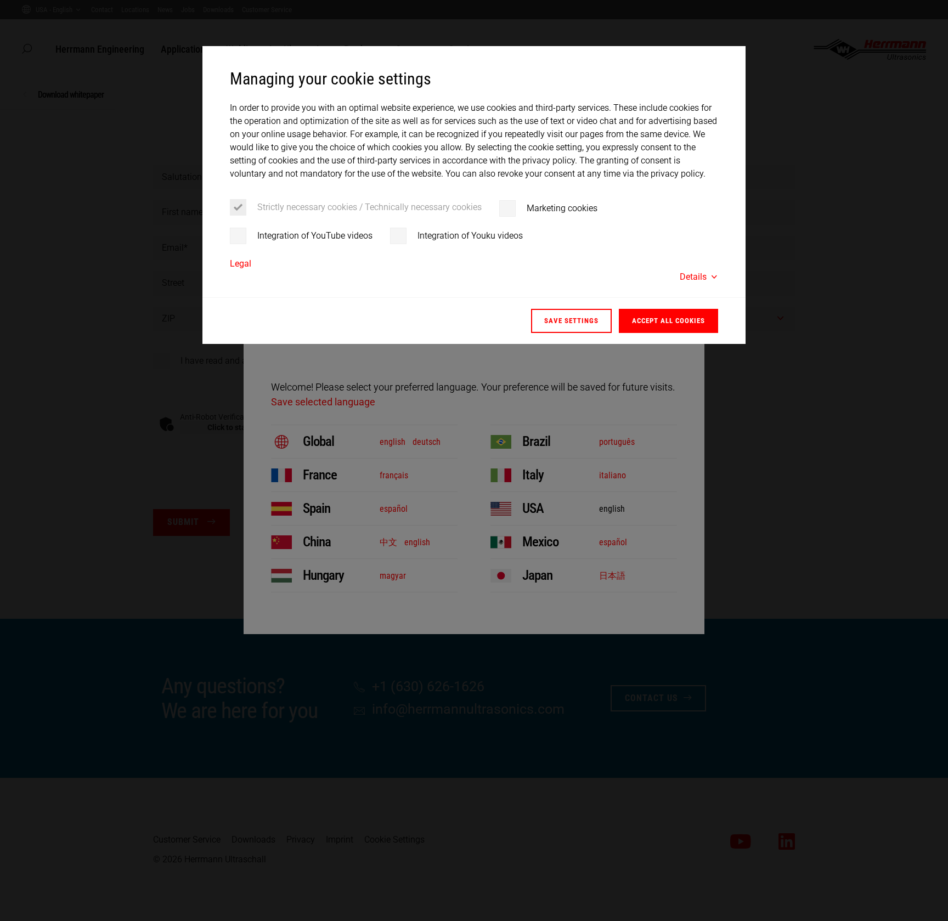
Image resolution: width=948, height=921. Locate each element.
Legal (240, 263)
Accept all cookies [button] (668, 321)
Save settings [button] (571, 321)
